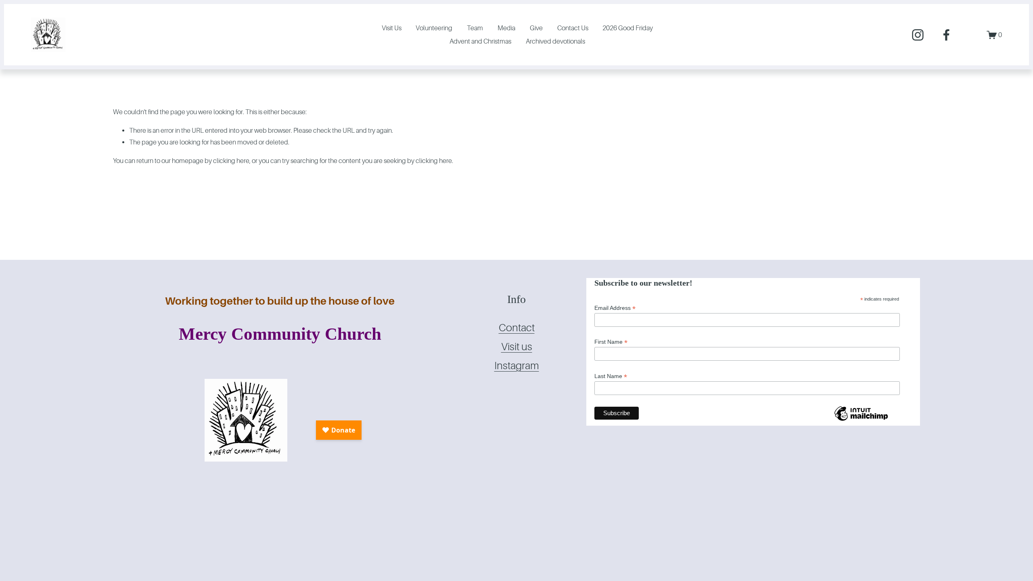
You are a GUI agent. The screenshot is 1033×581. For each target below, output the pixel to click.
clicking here (231, 161)
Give (536, 28)
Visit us (516, 347)
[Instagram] (918, 35)
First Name (610, 342)
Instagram (516, 366)
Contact (517, 328)
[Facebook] (946, 35)
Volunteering (434, 28)
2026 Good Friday (627, 28)
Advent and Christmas (480, 41)
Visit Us (391, 28)
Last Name (610, 376)
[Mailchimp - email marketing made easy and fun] (861, 420)
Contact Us (572, 28)
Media (506, 28)
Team (475, 28)
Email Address (615, 308)
